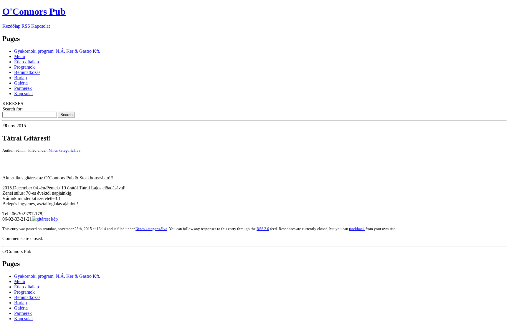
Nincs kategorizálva (64, 150)
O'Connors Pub (34, 11)
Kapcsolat (40, 26)
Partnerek (23, 88)
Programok (24, 67)
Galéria (21, 82)
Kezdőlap (11, 26)
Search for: (12, 108)
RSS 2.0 (263, 229)
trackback (357, 229)
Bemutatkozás (27, 72)
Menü (19, 56)
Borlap (20, 77)
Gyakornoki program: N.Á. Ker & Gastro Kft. (57, 51)
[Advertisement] (71, 162)
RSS (26, 26)
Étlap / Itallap (26, 61)
